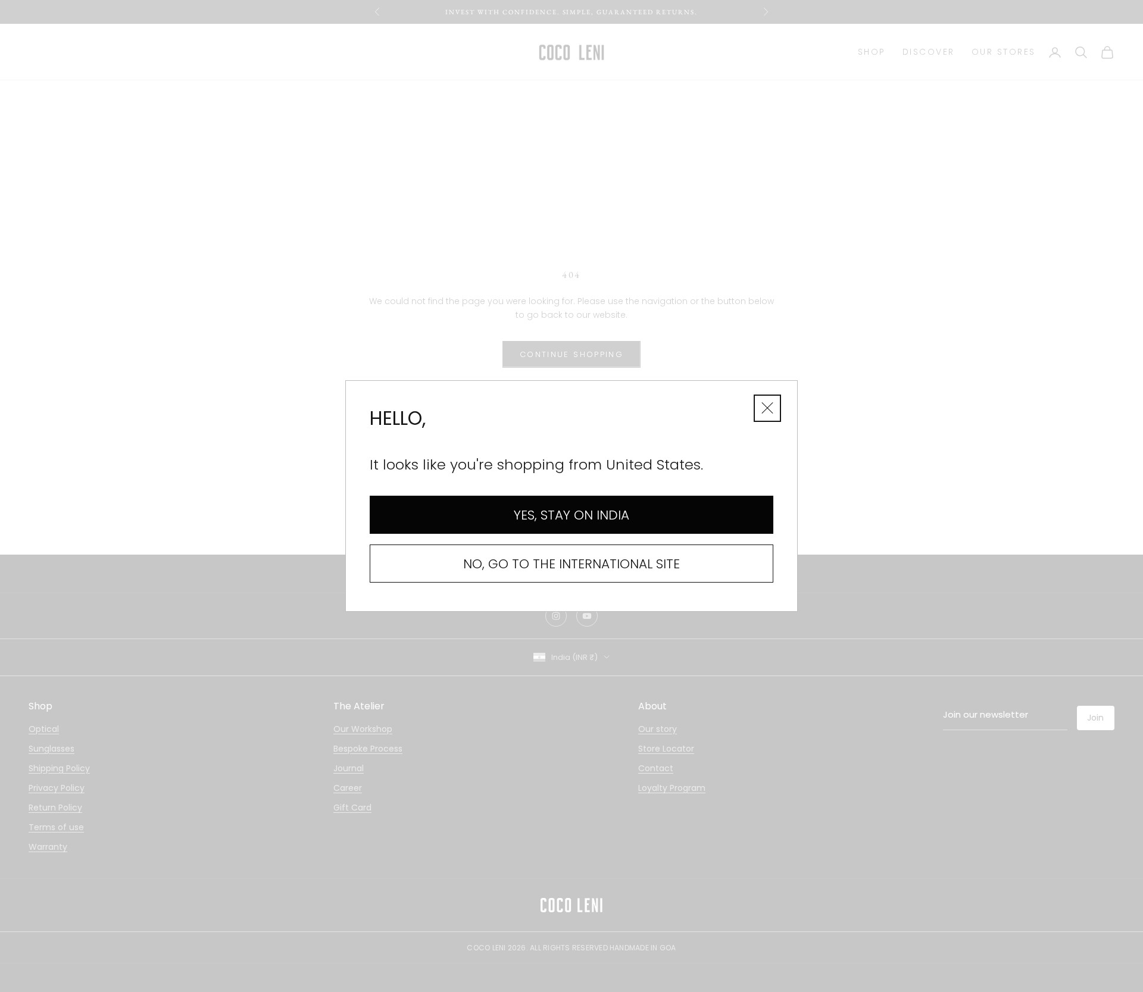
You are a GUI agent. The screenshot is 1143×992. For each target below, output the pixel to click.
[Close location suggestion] (767, 408)
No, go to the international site (571, 564)
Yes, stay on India (571, 515)
